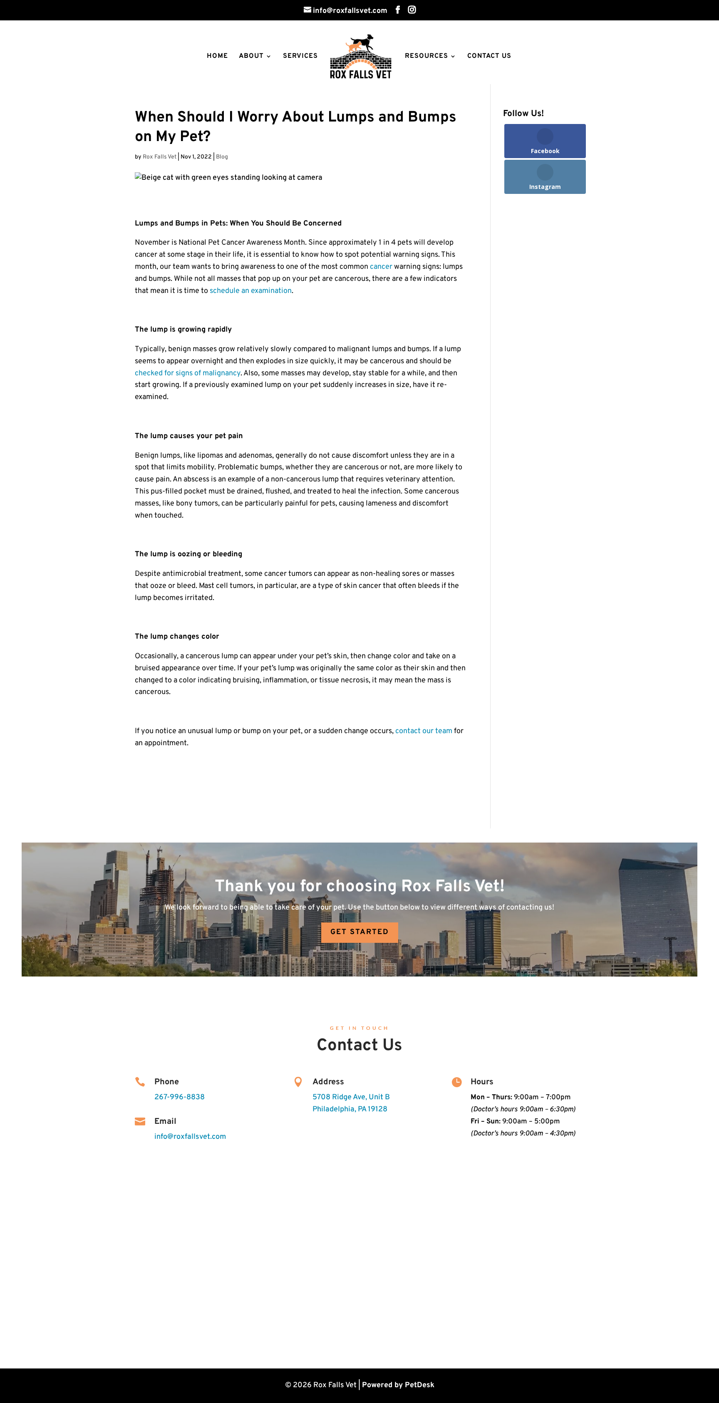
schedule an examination (251, 291)
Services (300, 56)
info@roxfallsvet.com (190, 1137)
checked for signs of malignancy (187, 373)
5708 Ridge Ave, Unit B (351, 1097)
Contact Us (489, 56)
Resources (426, 56)
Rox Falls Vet (159, 157)
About (251, 56)
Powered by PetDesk (398, 1385)
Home (217, 56)
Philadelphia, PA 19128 (349, 1109)
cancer (381, 267)
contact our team (423, 731)
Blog (222, 157)
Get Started (359, 932)
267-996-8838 (179, 1097)
